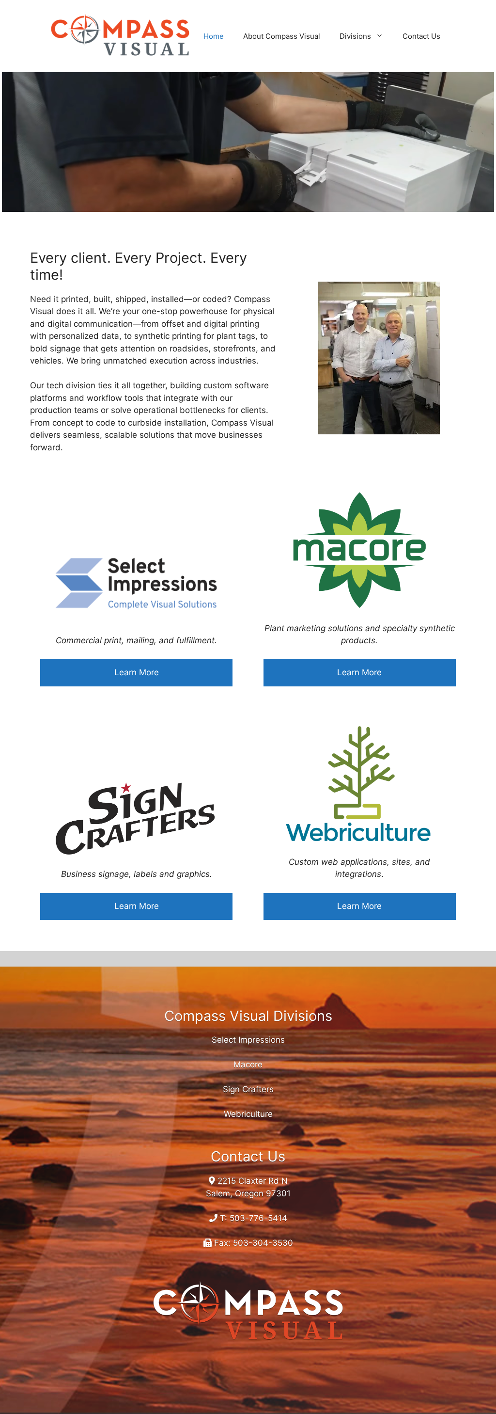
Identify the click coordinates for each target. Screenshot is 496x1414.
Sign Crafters (248, 1089)
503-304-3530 (263, 1243)
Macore (248, 1064)
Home (213, 36)
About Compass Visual (281, 36)
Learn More (136, 672)
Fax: (222, 1243)
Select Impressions (248, 1040)
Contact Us (421, 36)
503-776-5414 (258, 1218)
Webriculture (248, 1114)
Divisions (355, 36)
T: (223, 1218)
